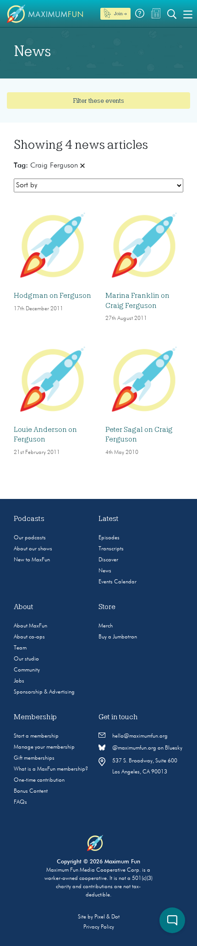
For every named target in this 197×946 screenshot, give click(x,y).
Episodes (109, 538)
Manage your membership (44, 747)
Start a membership (36, 736)
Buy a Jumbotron (117, 637)
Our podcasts (30, 538)
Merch (105, 626)
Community (27, 670)
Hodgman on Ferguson (52, 295)
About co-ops (29, 637)
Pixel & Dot (107, 917)
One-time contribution (39, 780)
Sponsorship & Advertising (44, 692)
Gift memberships (34, 758)
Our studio (26, 659)
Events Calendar (117, 582)
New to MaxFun (32, 560)
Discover (108, 560)
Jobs (19, 681)
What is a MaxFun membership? (51, 769)
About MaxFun (30, 626)
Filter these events (98, 100)
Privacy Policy (98, 927)
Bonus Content (31, 791)
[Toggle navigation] (188, 14)
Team (20, 648)
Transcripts (111, 549)
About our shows (33, 549)
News (104, 571)
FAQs (20, 802)
